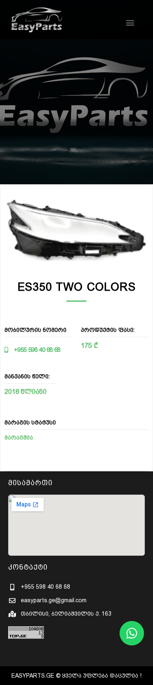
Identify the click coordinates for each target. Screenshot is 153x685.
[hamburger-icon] (140, 18)
